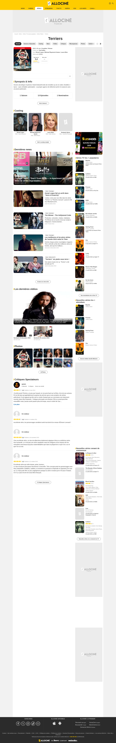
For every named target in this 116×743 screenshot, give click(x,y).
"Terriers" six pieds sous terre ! (57, 259)
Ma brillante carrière (91, 213)
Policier (50, 48)
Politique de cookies (45, 733)
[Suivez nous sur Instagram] (28, 724)
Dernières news (23, 149)
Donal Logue (40, 52)
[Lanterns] (79, 527)
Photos (18, 346)
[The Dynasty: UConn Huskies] (79, 473)
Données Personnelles (68, 733)
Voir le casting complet (43, 142)
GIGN (87, 200)
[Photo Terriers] (23, 358)
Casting (18, 110)
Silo (87, 240)
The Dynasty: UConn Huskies (94, 468)
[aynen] (17, 385)
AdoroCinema (93, 725)
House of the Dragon (91, 266)
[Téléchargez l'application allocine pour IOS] (55, 723)
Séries (39, 8)
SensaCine (92, 722)
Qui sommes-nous (12, 733)
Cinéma (30, 8)
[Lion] (79, 514)
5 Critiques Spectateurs (43, 482)
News (23, 8)
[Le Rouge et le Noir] (79, 458)
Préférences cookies (56, 733)
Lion (87, 508)
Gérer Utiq (110, 733)
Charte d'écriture (90, 733)
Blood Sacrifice (90, 481)
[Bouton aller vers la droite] (100, 44)
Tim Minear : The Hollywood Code (58, 215)
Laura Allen (64, 52)
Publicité (28, 733)
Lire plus (17, 404)
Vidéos (67, 8)
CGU (33, 733)
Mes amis (44, 57)
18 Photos (43, 372)
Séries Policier (40, 34)
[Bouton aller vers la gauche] (97, 44)
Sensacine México (85, 727)
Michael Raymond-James (52, 52)
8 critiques (31, 386)
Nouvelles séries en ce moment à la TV (89, 539)
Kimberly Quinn (65, 132)
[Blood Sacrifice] (79, 487)
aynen (24, 384)
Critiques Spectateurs (26, 379)
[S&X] (79, 500)
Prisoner (88, 187)
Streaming (49, 8)
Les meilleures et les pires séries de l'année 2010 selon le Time (57, 238)
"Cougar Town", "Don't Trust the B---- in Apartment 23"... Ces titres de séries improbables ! (43, 179)
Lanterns (88, 174)
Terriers (55, 38)
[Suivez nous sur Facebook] (18, 724)
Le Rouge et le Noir (91, 453)
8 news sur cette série (43, 281)
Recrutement (21, 733)
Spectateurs (36, 57)
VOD (74, 8)
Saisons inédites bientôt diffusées (89, 358)
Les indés (83, 8)
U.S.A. (41, 54)
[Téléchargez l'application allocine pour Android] (60, 723)
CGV (37, 733)
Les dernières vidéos (26, 289)
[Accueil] (58, 3)
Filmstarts (78, 722)
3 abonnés (24, 386)
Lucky (87, 253)
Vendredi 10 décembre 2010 (22, 338)
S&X (87, 495)
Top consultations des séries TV (89, 295)
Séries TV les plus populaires (29, 34)
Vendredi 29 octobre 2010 (41, 338)
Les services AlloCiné (100, 733)
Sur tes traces (89, 280)
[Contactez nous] (38, 724)
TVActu (58, 8)
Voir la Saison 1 (43, 103)
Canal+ (92, 8)
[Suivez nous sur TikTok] (33, 724)
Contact (4, 733)
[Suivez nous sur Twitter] (23, 724)
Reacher (88, 160)
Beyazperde (78, 725)
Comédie (44, 48)
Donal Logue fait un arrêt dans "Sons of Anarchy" (56, 194)
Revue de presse (80, 733)
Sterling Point (89, 227)
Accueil (16, 34)
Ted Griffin (42, 50)
